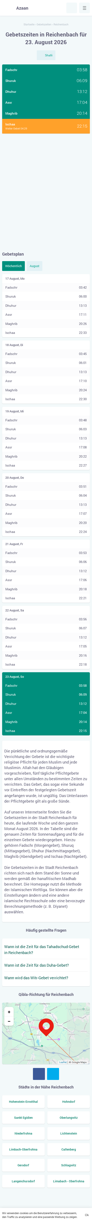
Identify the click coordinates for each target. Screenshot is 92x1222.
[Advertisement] (46, 192)
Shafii (48, 55)
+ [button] (9, 1011)
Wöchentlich (13, 266)
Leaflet (63, 1062)
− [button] (9, 1021)
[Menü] (84, 8)
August (34, 266)
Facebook (39, 1074)
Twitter (53, 1074)
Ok (87, 1215)
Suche (71, 8)
